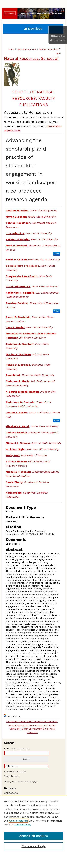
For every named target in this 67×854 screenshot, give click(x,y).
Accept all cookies (33, 836)
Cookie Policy (23, 824)
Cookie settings (18, 820)
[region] (33, 824)
